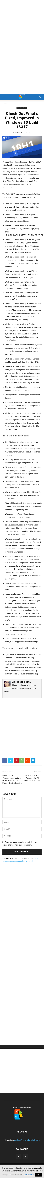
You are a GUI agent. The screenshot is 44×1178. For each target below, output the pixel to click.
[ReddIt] (27, 760)
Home (4, 103)
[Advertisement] (22, 23)
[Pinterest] (16, 760)
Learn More (28, 1174)
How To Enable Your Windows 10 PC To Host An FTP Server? (33, 778)
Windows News (21, 108)
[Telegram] (33, 760)
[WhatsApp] (21, 760)
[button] (4, 97)
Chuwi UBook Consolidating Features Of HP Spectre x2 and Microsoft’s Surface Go (12, 779)
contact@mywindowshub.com (27, 1140)
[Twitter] (10, 760)
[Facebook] (4, 760)
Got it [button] (38, 1175)
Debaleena (18, 132)
